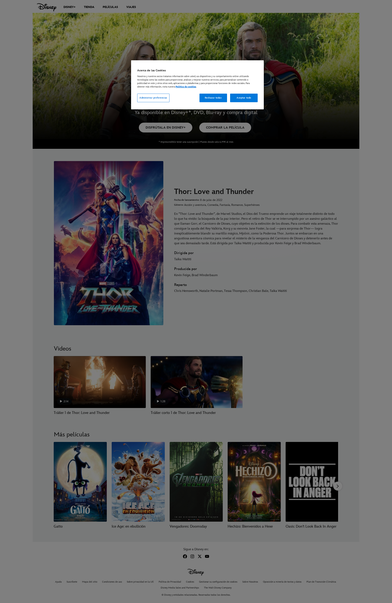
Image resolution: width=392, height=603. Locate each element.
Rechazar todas (213, 97)
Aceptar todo (244, 97)
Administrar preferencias (153, 97)
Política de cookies (186, 86)
